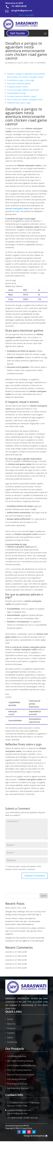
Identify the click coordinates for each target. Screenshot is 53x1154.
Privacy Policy (26, 1128)
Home (10, 1019)
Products (11, 1028)
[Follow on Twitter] (24, 1132)
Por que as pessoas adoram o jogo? (21, 96)
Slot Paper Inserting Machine (20, 1061)
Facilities (11, 1033)
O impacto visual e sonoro (17, 86)
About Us (11, 1024)
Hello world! (22, 952)
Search (43, 896)
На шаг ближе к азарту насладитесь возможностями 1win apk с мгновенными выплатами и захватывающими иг (22, 921)
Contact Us (12, 1042)
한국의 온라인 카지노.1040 (15, 908)
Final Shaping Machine (17, 1084)
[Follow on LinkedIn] (34, 1132)
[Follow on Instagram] (29, 1132)
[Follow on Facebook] (19, 1132)
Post (32, 62)
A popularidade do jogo (16, 93)
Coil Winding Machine (16, 1056)
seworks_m (12, 62)
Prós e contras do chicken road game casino (25, 99)
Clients (10, 1037)
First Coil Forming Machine (19, 1070)
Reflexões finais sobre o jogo (18, 103)
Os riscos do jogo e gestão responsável (23, 90)
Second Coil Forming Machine (20, 1074)
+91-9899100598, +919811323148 (22, 1118)
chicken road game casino (17, 208)
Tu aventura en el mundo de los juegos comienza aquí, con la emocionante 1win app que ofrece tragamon (25, 931)
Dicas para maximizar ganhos (19, 83)
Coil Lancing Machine (16, 1079)
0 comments (40, 62)
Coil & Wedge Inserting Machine (21, 1065)
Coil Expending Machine (17, 1088)
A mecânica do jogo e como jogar (20, 80)
